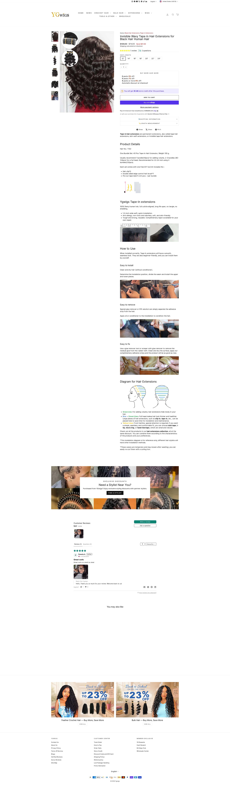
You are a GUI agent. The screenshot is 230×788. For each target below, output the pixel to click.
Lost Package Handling (101, 763)
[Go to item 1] (78, 533)
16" (135, 58)
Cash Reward (141, 745)
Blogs (53, 754)
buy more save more (149, 73)
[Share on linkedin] (155, 587)
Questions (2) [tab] (87, 544)
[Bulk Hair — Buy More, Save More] (147, 699)
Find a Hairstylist (99, 766)
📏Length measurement (149, 123)
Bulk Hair (118, 13)
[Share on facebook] (144, 587)
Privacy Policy (56, 748)
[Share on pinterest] (152, 587)
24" (159, 58)
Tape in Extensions (146, 33)
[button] (125, 50)
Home (122, 33)
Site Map (54, 763)
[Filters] (142, 544)
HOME (81, 13)
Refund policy (98, 760)
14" (129, 58)
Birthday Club (141, 748)
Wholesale (125, 16)
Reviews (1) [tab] (78, 544)
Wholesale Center (143, 751)
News (89, 13)
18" (140, 58)
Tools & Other (107, 16)
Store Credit (98, 751)
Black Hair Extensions (132, 33)
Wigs (147, 13)
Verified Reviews (57, 757)
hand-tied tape (143, 428)
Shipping (123, 46)
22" (152, 58)
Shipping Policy (99, 757)
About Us (54, 745)
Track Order (98, 742)
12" (123, 58)
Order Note (98, 748)
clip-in (157, 419)
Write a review (145, 522)
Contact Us (55, 742)
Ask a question (145, 526)
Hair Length (125, 55)
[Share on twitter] (148, 587)
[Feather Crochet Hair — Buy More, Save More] (82, 699)
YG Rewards (141, 742)
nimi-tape (172, 425)
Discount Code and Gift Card (103, 754)
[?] (168, 114)
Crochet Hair (101, 13)
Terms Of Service (57, 751)
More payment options (149, 107)
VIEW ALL (82, 724)
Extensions (134, 13)
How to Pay (98, 745)
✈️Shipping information (149, 119)
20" (146, 58)
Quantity (124, 64)
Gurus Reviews (56, 760)
